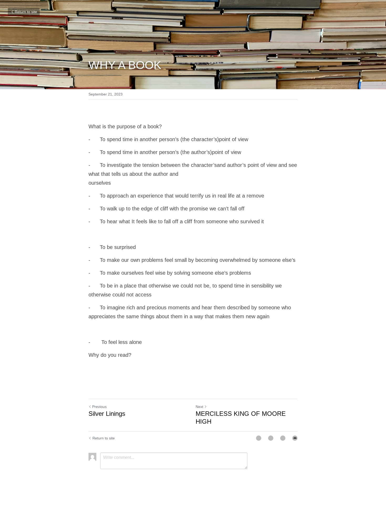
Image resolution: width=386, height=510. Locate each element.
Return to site (25, 12)
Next (199, 407)
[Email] (295, 430)
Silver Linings (105, 413)
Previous (98, 407)
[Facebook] (258, 430)
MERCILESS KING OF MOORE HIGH (240, 413)
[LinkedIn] (282, 430)
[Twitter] (270, 430)
